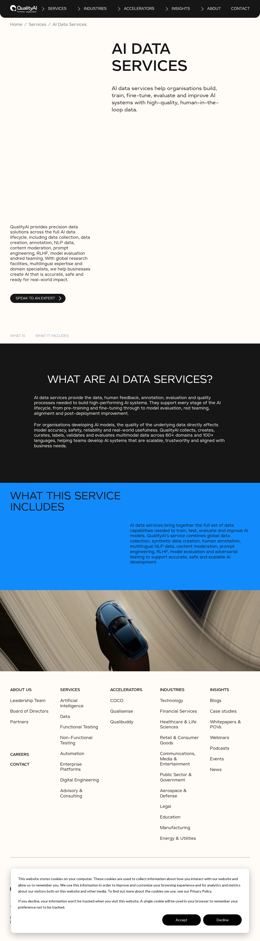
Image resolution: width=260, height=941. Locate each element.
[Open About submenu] (202, 9)
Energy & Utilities (178, 838)
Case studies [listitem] (223, 711)
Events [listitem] (217, 759)
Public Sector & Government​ (176, 777)
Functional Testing (79, 727)
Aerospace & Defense (173, 793)
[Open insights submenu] (167, 9)
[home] (23, 9)
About (214, 8)
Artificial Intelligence (72, 703)
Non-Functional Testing (76, 740)
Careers (19, 754)
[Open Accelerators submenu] (119, 9)
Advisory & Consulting (71, 793)
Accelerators (139, 8)
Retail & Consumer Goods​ (179, 740)
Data (65, 716)
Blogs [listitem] (215, 700)
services (57, 8)
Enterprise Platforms (71, 767)
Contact (240, 8)
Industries (95, 8)
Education (170, 817)
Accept (181, 920)
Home (16, 24)
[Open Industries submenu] (79, 9)
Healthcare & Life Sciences (178, 724)
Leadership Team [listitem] (27, 700)
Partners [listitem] (19, 722)
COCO (116, 700)
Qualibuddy (121, 722)
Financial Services (178, 711)
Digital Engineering (79, 780)
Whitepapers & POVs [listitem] (225, 725)
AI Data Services (70, 24)
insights (181, 8)
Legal (165, 806)
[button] (54, 9)
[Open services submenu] (43, 9)
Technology (171, 700)
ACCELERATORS (126, 690)
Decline (223, 920)
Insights (219, 690)
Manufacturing (175, 827)
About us (21, 690)
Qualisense (121, 711)
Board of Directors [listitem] (29, 711)
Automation (72, 753)
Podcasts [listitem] (219, 748)
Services (70, 690)
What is (17, 336)
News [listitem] (216, 769)
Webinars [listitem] (219, 737)
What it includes (52, 336)
